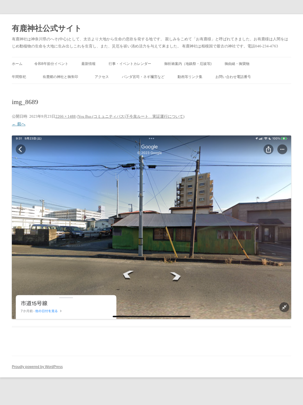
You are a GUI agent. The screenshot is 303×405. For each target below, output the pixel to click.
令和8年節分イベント (51, 64)
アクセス (102, 77)
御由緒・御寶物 (237, 64)
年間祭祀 (21, 77)
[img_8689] (151, 227)
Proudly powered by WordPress (37, 367)
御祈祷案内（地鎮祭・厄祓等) (188, 64)
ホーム (17, 64)
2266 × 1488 (65, 116)
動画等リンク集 (190, 77)
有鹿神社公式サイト (47, 28)
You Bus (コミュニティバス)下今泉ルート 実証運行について (130, 116)
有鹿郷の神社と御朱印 (62, 77)
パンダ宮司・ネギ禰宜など (143, 77)
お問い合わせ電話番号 (233, 77)
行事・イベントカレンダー (130, 64)
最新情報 (88, 64)
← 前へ (18, 124)
